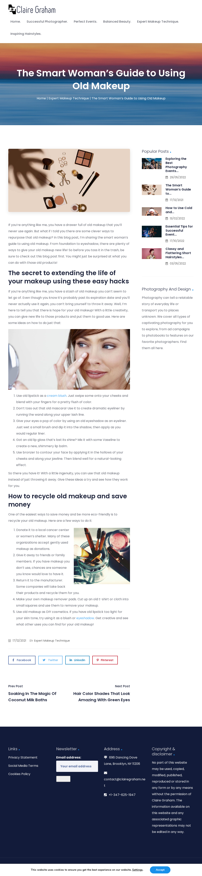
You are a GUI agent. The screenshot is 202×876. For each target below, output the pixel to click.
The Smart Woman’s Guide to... (178, 189)
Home (15, 21)
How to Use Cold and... (179, 210)
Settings (137, 870)
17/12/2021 (19, 641)
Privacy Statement (22, 757)
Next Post (101, 693)
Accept (160, 870)
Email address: (68, 757)
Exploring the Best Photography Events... (176, 164)
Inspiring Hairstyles (25, 33)
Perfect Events (85, 21)
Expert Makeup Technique (157, 21)
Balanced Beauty (116, 21)
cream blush (56, 395)
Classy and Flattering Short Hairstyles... (178, 253)
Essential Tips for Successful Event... (179, 230)
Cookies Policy (19, 774)
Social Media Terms (23, 765)
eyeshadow (85, 618)
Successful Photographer (47, 21)
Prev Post (32, 693)
